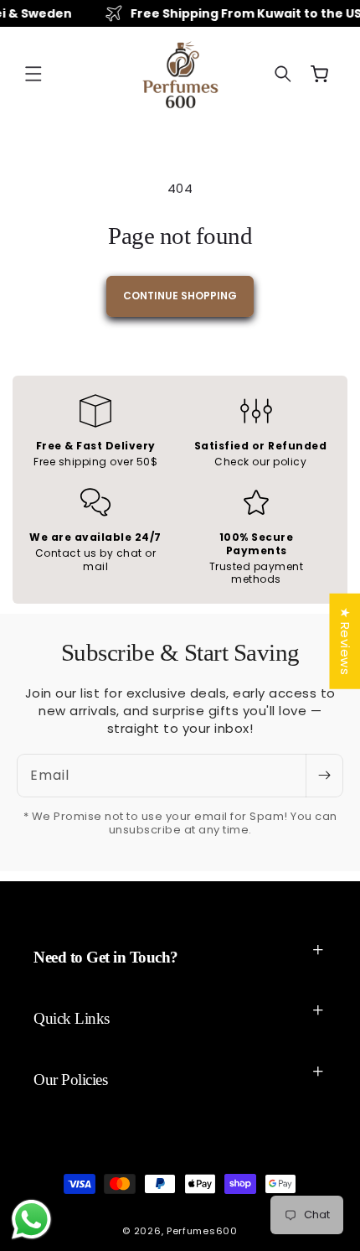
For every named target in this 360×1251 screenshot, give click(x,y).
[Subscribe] (324, 775)
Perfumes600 (202, 1231)
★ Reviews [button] (344, 641)
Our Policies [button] (70, 1079)
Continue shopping (180, 295)
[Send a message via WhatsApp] (31, 1219)
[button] (33, 73)
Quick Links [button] (71, 1018)
